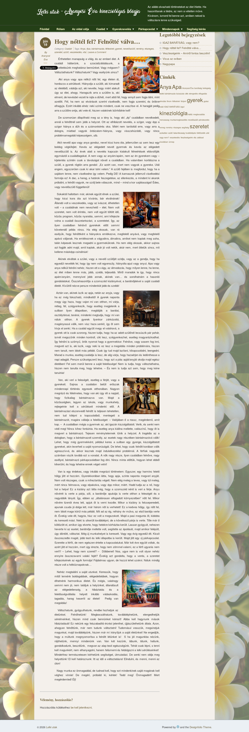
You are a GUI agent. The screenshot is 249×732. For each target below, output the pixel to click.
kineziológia (173, 113)
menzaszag (164, 119)
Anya (82, 48)
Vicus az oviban (172, 58)
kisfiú (190, 114)
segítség (185, 127)
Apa (88, 48)
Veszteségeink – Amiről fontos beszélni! (186, 53)
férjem (183, 101)
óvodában (163, 141)
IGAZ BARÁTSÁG (172, 106)
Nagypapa (169, 64)
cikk (186, 93)
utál (207, 133)
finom (169, 101)
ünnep (171, 141)
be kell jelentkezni (81, 707)
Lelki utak (48, 13)
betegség (207, 88)
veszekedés (76, 52)
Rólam (61, 29)
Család (99, 29)
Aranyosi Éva (188, 88)
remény (139, 48)
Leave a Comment (97, 52)
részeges (149, 48)
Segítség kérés (196, 29)
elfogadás (203, 93)
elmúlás (162, 101)
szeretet (58, 52)
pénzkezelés (204, 119)
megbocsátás (199, 114)
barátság (198, 88)
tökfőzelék (201, 133)
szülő (66, 52)
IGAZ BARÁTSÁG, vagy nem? (181, 42)
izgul (182, 106)
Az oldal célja (80, 29)
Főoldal (44, 29)
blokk (161, 93)
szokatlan (163, 133)
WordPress (177, 726)
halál (161, 106)
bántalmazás (98, 48)
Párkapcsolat (145, 29)
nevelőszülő (129, 48)
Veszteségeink (186, 137)
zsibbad (200, 137)
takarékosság (179, 133)
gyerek (118, 48)
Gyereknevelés (120, 29)
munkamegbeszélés (178, 119)
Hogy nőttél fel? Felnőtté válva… (182, 48)
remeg (162, 127)
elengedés (193, 93)
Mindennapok (169, 29)
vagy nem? (164, 137)
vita (84, 52)
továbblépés (191, 133)
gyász (206, 101)
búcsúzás (180, 93)
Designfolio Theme (200, 727)
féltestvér (109, 48)
